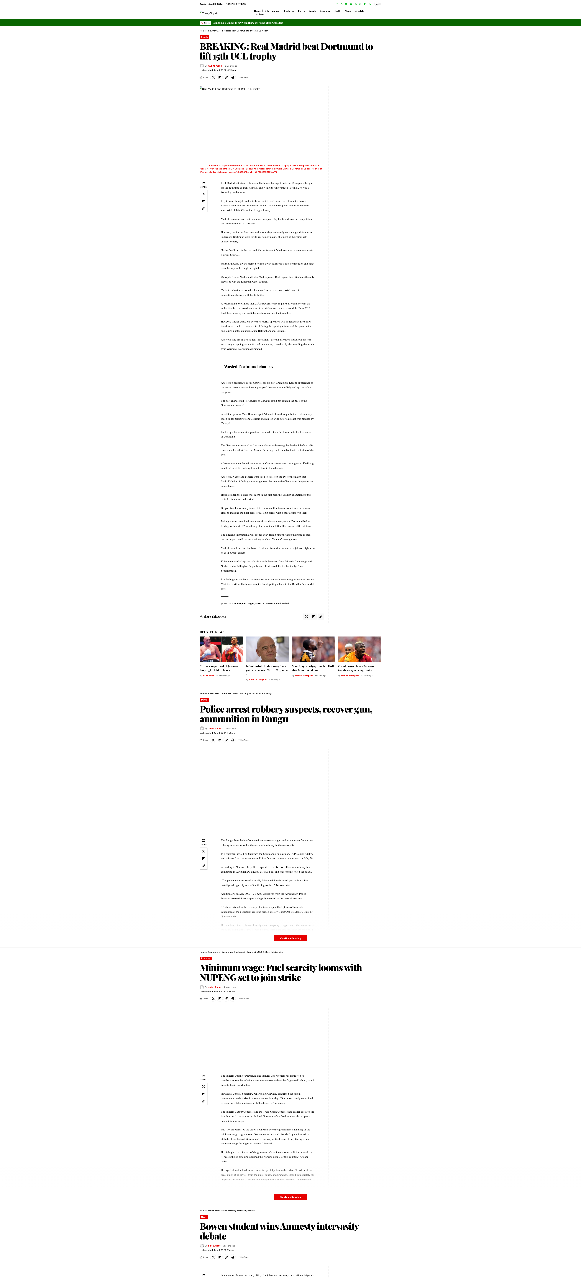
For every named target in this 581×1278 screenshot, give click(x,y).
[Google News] (351, 4)
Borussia (259, 603)
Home (203, 30)
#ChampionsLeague (244, 603)
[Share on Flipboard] (220, 77)
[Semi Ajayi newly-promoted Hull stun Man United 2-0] (313, 649)
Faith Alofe (214, 1245)
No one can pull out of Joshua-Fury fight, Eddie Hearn (219, 668)
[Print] (233, 77)
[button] (378, 23)
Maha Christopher (258, 679)
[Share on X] (213, 77)
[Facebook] (337, 4)
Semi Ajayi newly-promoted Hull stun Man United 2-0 (313, 668)
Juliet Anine (208, 675)
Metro (204, 699)
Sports (204, 37)
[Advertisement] (349, 131)
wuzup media (215, 65)
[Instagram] (356, 4)
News (204, 1216)
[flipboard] (365, 4)
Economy (212, 952)
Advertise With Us (236, 3)
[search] (379, 12)
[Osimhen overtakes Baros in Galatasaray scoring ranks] (359, 649)
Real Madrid (282, 603)
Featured (270, 603)
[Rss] (370, 4)
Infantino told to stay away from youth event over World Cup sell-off (267, 670)
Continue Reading (290, 938)
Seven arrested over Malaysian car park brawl (238, 22)
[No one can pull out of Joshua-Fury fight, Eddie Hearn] (221, 649)
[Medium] (360, 4)
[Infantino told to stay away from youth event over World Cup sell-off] (267, 649)
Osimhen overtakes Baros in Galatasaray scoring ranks (356, 668)
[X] (341, 4)
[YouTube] (346, 4)
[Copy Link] (226, 77)
